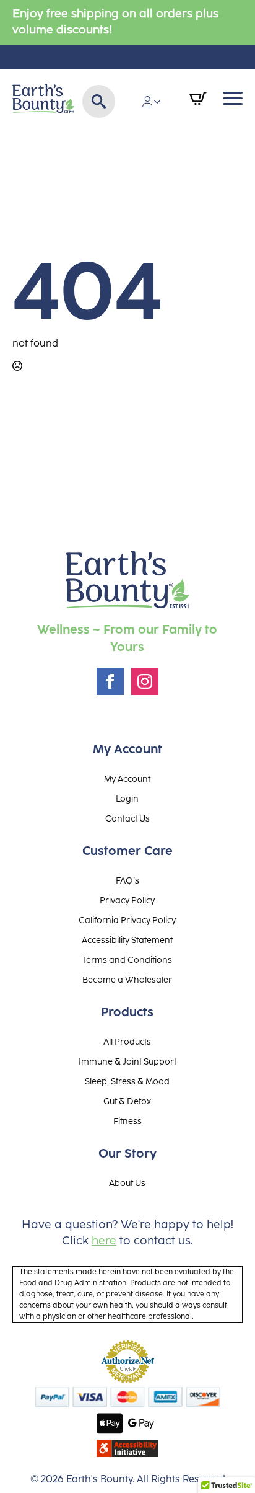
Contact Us (127, 819)
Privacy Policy (127, 901)
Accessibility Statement (127, 940)
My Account (127, 779)
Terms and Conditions (127, 960)
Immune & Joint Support (127, 1062)
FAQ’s (127, 881)
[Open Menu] (233, 99)
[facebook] (110, 681)
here (104, 1241)
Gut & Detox (127, 1101)
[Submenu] (161, 101)
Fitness (127, 1121)
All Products (127, 1042)
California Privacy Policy (127, 920)
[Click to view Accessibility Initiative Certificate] (127, 1448)
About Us (127, 1183)
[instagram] (144, 681)
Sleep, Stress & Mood (127, 1082)
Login (127, 799)
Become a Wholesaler (127, 980)
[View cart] (198, 98)
